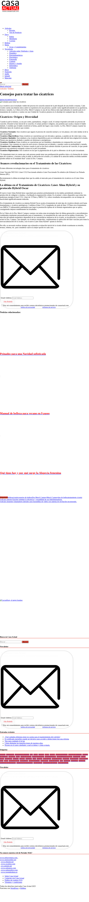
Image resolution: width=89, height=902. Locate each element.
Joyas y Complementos (17, 47)
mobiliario (28, 759)
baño (31, 754)
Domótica (12, 53)
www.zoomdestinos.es (9, 872)
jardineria (16, 759)
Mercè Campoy (52, 497)
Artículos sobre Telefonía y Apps (21, 51)
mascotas (22, 759)
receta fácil (65, 759)
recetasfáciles (24, 761)
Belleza (7, 43)
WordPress (14, 888)
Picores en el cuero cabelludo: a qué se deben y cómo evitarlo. (27, 745)
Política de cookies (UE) (13, 880)
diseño (18, 756)
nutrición (39, 759)
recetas (6, 761)
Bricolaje (41, 754)
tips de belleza (63, 497)
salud (61, 761)
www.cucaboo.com (8, 864)
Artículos (8, 28)
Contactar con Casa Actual (14, 878)
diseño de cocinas (26, 756)
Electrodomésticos (16, 55)
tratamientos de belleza (50, 763)
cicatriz (15, 497)
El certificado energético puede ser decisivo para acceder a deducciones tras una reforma (37, 739)
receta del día (47, 759)
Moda (7, 45)
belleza (10, 497)
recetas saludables (34, 761)
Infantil (7, 76)
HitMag (23, 888)
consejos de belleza (25, 497)
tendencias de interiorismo (24, 763)
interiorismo (8, 759)
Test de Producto (15, 32)
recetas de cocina (14, 761)
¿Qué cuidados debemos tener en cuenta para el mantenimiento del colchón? (32, 737)
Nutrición (8, 72)
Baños (11, 37)
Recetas (12, 30)
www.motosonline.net (8, 860)
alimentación (10, 754)
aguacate (3, 754)
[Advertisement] (42, 20)
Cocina (47, 754)
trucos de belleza (63, 763)
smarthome (67, 761)
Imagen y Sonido (15, 64)
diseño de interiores (38, 756)
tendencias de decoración (8, 763)
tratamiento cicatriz (75, 497)
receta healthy (74, 759)
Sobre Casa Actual (11, 876)
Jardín (7, 74)
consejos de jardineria (75, 754)
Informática (13, 66)
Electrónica (13, 57)
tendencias (82, 761)
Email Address (6, 298)
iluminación (77, 756)
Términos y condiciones (13, 882)
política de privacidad (28, 307)
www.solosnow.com (8, 868)
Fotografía (13, 59)
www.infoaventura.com (9, 858)
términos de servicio (49, 307)
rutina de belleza (54, 761)
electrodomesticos (50, 756)
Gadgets (12, 61)
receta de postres (57, 759)
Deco (7, 35)
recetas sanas (44, 761)
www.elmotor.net (7, 862)
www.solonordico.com (9, 870)
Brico (7, 70)
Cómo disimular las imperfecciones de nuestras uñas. (24, 743)
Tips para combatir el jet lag (15, 741)
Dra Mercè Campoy (39, 497)
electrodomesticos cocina (64, 756)
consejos (52, 754)
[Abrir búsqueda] (1, 82)
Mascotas (8, 78)
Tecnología (9, 49)
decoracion (11, 756)
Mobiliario (13, 39)
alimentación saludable (22, 754)
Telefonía (12, 68)
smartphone (74, 761)
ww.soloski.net (6, 866)
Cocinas (12, 41)
